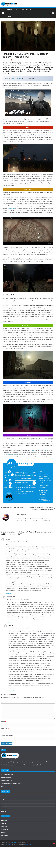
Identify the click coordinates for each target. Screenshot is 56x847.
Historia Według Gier (6, 780)
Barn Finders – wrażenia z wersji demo (13, 507)
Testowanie (19, 13)
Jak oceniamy (4, 829)
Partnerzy (3, 832)
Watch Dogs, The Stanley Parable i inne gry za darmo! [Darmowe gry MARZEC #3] (41, 508)
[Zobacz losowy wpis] (53, 13)
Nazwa (3, 721)
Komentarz (4, 702)
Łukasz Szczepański (16, 60)
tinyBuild (12, 78)
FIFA (2, 796)
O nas (28, 13)
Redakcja (3, 823)
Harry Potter (4, 799)
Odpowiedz (8, 593)
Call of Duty (4, 811)
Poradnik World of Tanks (7, 774)
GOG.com (31, 450)
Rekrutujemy (4, 826)
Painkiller (3, 805)
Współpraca (4, 820)
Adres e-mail (5, 728)
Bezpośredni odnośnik (22, 541)
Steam (44, 450)
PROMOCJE (8, 16)
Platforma (9, 9)
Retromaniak (4, 786)
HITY (17, 9)
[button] (12, 9)
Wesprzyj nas (4, 835)
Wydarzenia (9, 13)
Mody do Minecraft (6, 777)
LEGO (2, 802)
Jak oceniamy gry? (47, 500)
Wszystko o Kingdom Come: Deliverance (11, 783)
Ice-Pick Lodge (18, 78)
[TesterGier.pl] (3, 13)
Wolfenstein (4, 808)
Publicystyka (25, 9)
